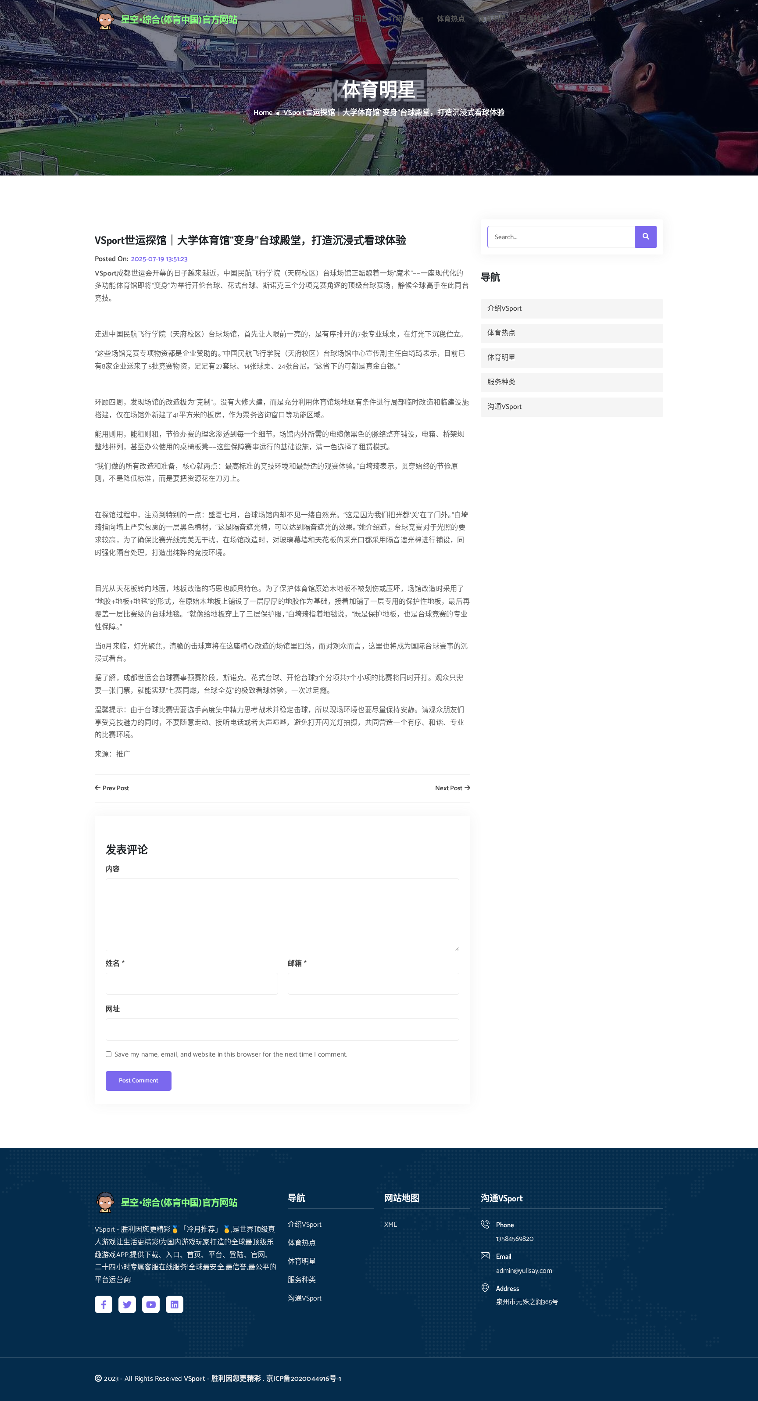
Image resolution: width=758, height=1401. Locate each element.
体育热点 (451, 19)
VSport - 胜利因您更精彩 (222, 1379)
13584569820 (514, 1239)
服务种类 (533, 19)
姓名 (115, 964)
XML (390, 1225)
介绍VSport (406, 19)
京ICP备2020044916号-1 (304, 1379)
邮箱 (297, 964)
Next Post (449, 789)
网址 (113, 1009)
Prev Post (115, 789)
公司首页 (361, 19)
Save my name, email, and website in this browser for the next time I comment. (230, 1055)
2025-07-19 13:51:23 (159, 259)
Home (263, 113)
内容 (113, 869)
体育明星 (492, 19)
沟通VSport (578, 19)
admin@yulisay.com (524, 1271)
